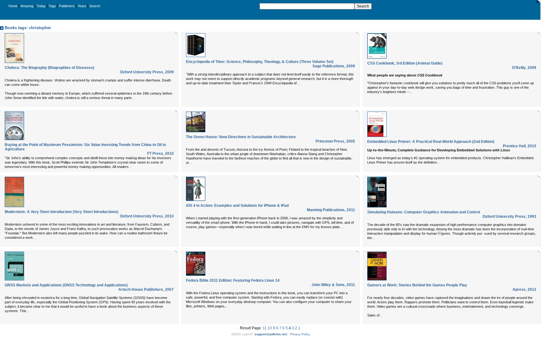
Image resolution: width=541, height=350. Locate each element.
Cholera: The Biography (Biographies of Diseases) (49, 67)
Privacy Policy (300, 334)
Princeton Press (330, 141)
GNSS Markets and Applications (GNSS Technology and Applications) (66, 285)
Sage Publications (328, 66)
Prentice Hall (514, 146)
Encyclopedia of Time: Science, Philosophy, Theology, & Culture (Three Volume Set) (259, 62)
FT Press (155, 153)
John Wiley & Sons (328, 285)
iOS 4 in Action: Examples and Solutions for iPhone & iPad (237, 205)
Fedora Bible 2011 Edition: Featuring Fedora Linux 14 (233, 280)
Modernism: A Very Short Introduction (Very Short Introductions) (61, 212)
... (133, 98)
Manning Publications (326, 210)
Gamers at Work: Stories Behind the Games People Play (417, 285)
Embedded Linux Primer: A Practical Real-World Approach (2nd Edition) (430, 141)
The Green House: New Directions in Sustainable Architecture (241, 137)
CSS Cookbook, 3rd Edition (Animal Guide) (404, 63)
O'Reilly (519, 67)
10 (270, 328)
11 (265, 328)
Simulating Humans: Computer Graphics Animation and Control (423, 212)
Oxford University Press (141, 72)
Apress (519, 289)
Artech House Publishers (140, 289)
